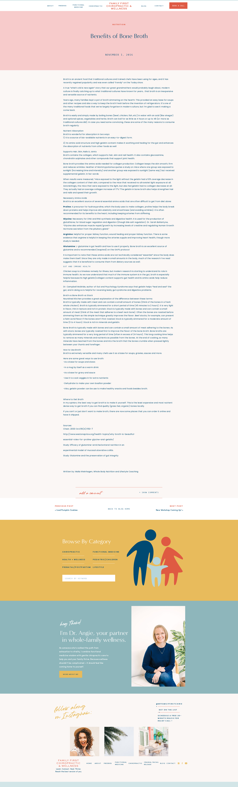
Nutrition (119, 24)
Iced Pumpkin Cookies (67, 510)
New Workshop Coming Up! (168, 510)
